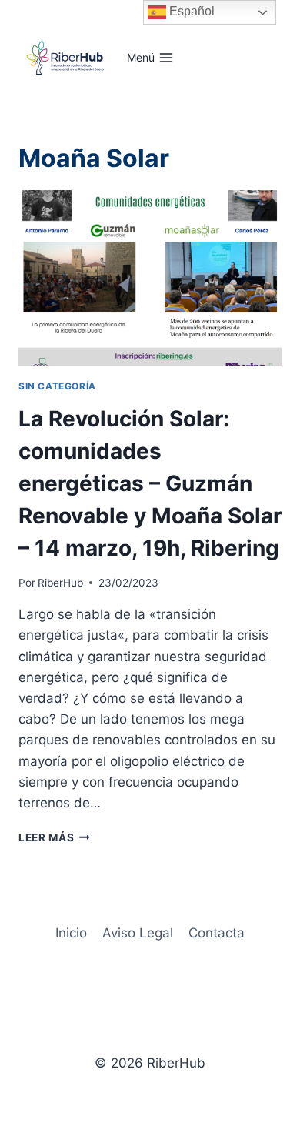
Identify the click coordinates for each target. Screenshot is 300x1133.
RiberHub (60, 583)
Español (190, 11)
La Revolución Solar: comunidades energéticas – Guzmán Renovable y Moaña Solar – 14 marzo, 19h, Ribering (150, 483)
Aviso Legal (137, 933)
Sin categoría (57, 386)
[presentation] (150, 278)
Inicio (71, 933)
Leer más (54, 837)
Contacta (216, 933)
